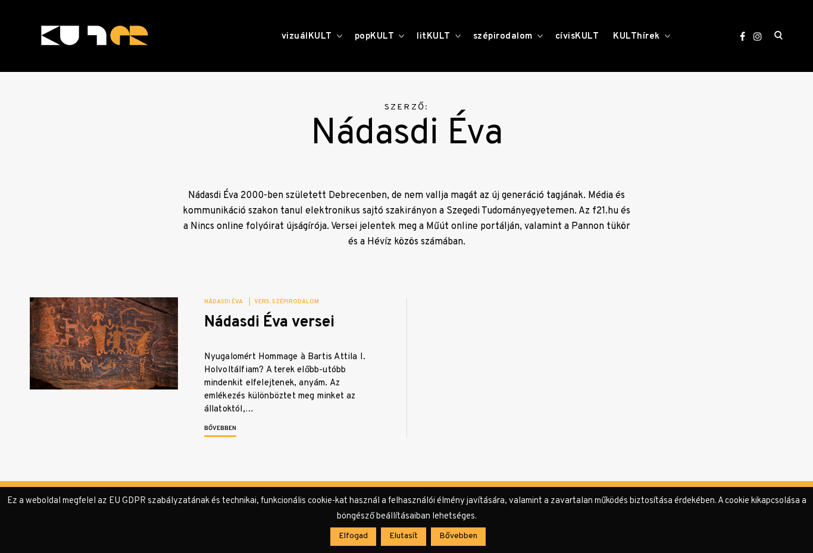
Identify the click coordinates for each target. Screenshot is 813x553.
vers (262, 302)
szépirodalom (503, 36)
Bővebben (220, 428)
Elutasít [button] (403, 536)
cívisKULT (577, 36)
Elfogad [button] (353, 536)
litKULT (434, 36)
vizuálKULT (307, 36)
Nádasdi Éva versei (269, 322)
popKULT (375, 36)
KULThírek (636, 36)
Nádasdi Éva (223, 302)
